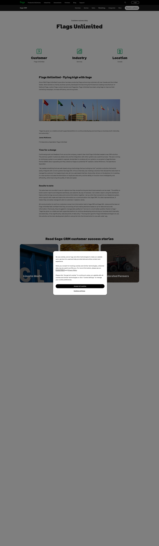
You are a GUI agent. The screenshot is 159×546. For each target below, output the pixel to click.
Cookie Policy (60, 270)
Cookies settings (79, 291)
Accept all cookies (80, 286)
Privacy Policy (72, 270)
